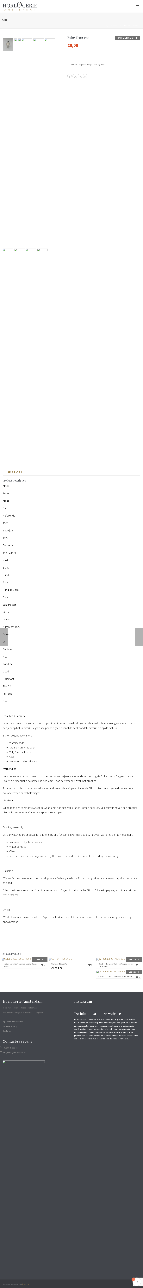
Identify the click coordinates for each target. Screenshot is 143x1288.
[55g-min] (8, 353)
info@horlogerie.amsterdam (15, 1052)
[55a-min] (8, 44)
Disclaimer (7, 1031)
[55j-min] (19, 353)
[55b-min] (15, 40)
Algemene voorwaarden (13, 1021)
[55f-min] (50, 143)
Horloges (113, 26)
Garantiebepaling (10, 1026)
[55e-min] (38, 143)
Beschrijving (15, 472)
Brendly (25, 1284)
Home (105, 26)
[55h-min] (31, 353)
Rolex (121, 26)
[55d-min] (27, 143)
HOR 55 (103, 64)
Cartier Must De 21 (60, 964)
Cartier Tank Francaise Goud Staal (115, 976)
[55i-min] (42, 353)
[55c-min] (19, 39)
